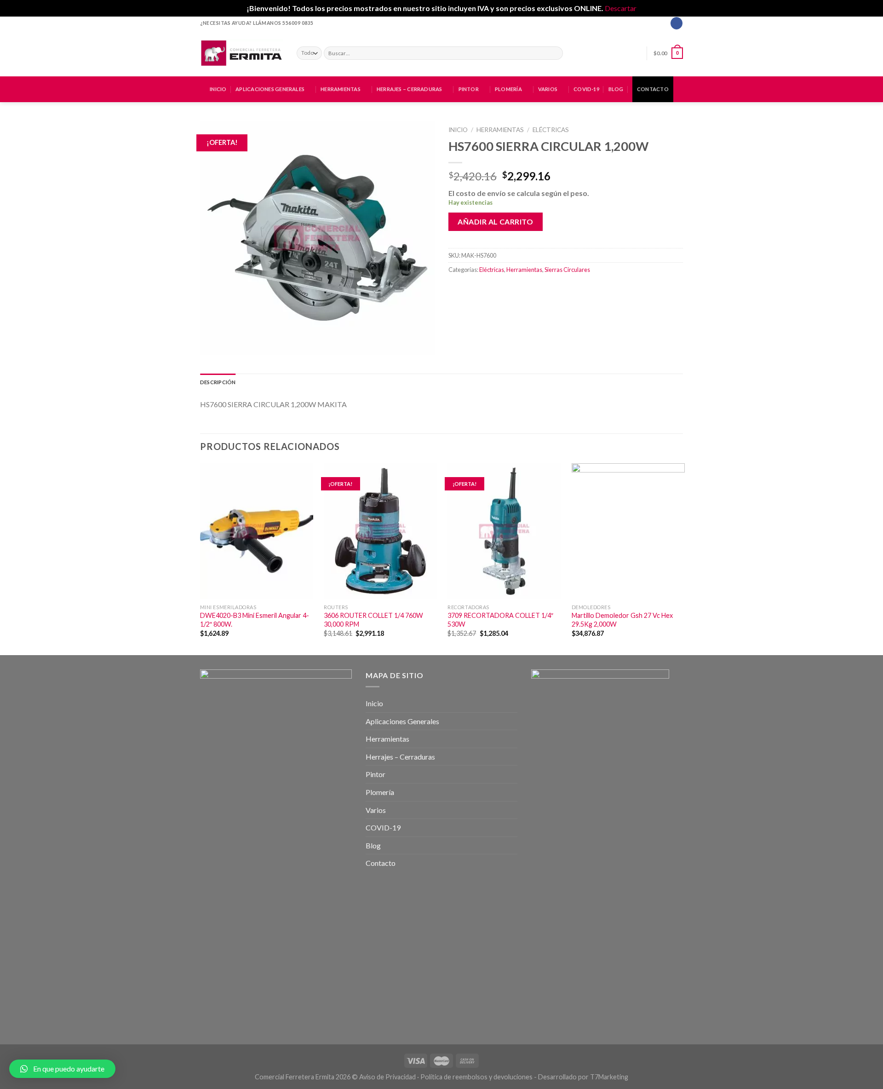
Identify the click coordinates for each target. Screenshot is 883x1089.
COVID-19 (586, 89)
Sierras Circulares (567, 269)
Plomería (508, 89)
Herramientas (341, 89)
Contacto (653, 89)
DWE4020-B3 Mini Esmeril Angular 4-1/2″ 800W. (254, 619)
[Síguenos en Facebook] (676, 23)
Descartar (620, 8)
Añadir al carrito (495, 221)
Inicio (218, 89)
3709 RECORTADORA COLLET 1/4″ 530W (500, 619)
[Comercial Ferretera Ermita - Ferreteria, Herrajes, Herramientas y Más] (241, 53)
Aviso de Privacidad (387, 1077)
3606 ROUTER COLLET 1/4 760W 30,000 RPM (373, 619)
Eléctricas (551, 129)
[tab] (217, 382)
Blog (616, 89)
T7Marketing (609, 1077)
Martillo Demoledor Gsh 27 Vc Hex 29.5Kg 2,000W (622, 619)
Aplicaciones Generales (269, 89)
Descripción (217, 382)
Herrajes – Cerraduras (409, 89)
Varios (547, 89)
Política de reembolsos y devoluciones (476, 1077)
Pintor (469, 89)
